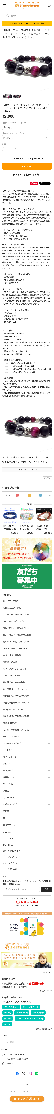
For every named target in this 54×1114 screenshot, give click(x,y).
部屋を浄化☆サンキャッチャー (17, 703)
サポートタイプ (10, 804)
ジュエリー (8, 764)
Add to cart (27, 166)
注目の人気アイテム (12, 608)
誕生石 (6, 791)
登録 (46, 889)
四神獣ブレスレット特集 (14, 682)
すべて (8, 495)
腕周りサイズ (9, 825)
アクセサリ (8, 750)
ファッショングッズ (12, 743)
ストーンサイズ (10, 798)
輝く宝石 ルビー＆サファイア (16, 689)
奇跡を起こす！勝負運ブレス (16, 628)
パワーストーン (10, 757)
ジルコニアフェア (11, 737)
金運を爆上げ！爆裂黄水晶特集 (17, 635)
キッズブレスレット (12, 676)
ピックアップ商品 (11, 601)
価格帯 (6, 811)
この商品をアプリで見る (27, 470)
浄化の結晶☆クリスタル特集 (16, 696)
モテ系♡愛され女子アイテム (16, 730)
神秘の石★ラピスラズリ (14, 621)
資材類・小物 (9, 777)
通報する (47, 478)
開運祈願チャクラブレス (14, 709)
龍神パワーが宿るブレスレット (17, 642)
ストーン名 (8, 784)
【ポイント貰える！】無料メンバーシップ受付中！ (27, 23)
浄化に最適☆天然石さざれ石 (16, 716)
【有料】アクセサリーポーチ (14, 123)
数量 (4, 144)
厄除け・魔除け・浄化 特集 (15, 648)
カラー (6, 818)
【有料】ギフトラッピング (13, 133)
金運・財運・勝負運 (12, 655)
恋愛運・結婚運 (10, 662)
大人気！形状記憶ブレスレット (17, 614)
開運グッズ (8, 770)
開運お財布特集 (10, 723)
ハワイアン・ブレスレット (15, 669)
